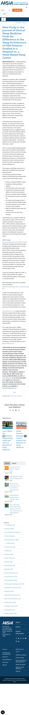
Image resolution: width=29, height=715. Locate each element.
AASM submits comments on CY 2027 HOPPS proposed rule (15, 487)
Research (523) (9, 591)
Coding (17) (8, 550)
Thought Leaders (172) (11, 606)
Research (5, 657)
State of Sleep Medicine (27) (13, 598)
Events (18, 627)
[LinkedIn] (18, 641)
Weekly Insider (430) (10, 613)
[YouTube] (25, 638)
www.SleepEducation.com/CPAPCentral (14, 242)
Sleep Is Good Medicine (20, 667)
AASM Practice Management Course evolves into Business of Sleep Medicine (21, 439)
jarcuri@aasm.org (9, 343)
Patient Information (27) (11, 573)
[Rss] (18, 638)
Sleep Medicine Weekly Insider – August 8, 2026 (14, 497)
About (18, 622)
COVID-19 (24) (10, 543)
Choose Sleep (20, 658)
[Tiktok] (21, 638)
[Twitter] (23, 638)
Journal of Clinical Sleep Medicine (21, 661)
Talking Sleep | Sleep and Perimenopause (16, 477)
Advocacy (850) (9, 528)
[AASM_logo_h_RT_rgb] (14, 2)
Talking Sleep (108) (10, 602)
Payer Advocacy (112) (11, 576)
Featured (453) (9, 554)
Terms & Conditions (16, 680)
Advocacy (5, 662)
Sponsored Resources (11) (12, 595)
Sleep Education (20, 664)
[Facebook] (16, 638)
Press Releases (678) (11, 580)
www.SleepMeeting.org (9, 388)
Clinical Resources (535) (12, 539)
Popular (14, 463)
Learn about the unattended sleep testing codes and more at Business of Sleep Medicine (7, 440)
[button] (3, 436)
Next (24, 22)
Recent (7, 463)
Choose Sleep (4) (10, 536)
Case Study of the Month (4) (13, 532)
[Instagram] (16, 641)
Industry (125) (8, 561)
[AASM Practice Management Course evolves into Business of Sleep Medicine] (21, 422)
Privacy (22, 680)
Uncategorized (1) (10, 610)
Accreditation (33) (10, 525)
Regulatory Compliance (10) (13, 587)
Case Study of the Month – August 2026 (15, 469)
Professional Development (16, 396)
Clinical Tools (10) (10, 547)
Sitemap (9, 680)
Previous (18, 22)
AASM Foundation (21, 655)
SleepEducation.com (8, 311)
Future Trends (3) (10, 558)
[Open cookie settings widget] (3, 712)
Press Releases (6, 659)
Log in (4, 14)
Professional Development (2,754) (14, 584)
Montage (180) (9, 569)
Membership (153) (10, 565)
